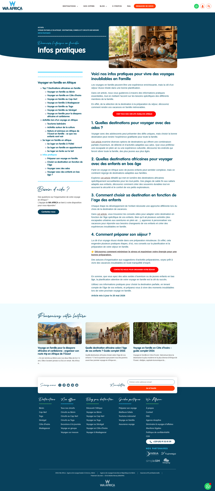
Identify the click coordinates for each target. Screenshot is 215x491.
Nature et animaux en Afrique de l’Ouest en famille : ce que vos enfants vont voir (63, 134)
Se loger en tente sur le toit (60, 151)
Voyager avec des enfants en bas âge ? (63, 173)
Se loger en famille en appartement (64, 148)
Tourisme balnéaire (56, 124)
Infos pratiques (50, 155)
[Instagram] (59, 385)
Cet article (96, 142)
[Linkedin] (64, 385)
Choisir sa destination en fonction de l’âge (65, 163)
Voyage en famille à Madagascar (63, 103)
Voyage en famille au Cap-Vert (62, 99)
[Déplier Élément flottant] (207, 486)
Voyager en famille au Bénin (61, 92)
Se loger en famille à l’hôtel (60, 144)
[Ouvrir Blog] (106, 6)
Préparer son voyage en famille (62, 158)
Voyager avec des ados (59, 168)
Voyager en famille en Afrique (57, 82)
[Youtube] (68, 385)
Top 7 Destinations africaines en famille (62, 88)
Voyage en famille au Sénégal (62, 110)
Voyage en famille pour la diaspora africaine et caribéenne (64, 115)
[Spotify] (76, 385)
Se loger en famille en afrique (57, 140)
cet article (105, 178)
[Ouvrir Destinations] (77, 6)
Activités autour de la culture (61, 127)
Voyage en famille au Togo (60, 106)
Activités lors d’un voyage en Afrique (60, 120)
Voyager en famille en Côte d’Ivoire (64, 95)
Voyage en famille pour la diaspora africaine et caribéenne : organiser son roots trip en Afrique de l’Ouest (58, 351)
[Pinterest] (72, 385)
